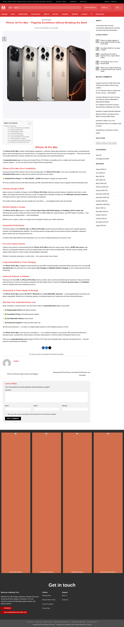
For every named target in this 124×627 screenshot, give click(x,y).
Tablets (46, 14)
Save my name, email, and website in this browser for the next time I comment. (32, 414)
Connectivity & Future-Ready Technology (21, 140)
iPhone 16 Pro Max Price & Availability (20, 127)
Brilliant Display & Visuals (17, 131)
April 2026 (99, 180)
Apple (13, 14)
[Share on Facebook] (43, 347)
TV (91, 14)
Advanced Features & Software (18, 138)
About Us (107, 1)
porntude (99, 120)
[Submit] (79, 7)
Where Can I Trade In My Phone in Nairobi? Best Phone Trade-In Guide (110, 69)
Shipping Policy (46, 595)
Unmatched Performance (17, 133)
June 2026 (99, 173)
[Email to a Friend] (49, 347)
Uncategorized (46, 19)
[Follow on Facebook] (118, 1)
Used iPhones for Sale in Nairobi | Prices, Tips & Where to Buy (110, 55)
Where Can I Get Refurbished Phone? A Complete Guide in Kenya (108, 123)
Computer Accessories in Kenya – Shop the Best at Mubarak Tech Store (108, 106)
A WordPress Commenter (104, 130)
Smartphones (23, 14)
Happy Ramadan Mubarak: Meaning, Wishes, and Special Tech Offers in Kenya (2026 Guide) (108, 114)
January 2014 (100, 218)
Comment (8, 390)
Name (7, 405)
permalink (60, 354)
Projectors (100, 14)
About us (64, 595)
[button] (90, 7)
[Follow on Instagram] (120, 1)
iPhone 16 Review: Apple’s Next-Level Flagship (22, 374)
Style (97, 155)
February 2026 (100, 187)
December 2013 (101, 222)
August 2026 (100, 169)
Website (64, 405)
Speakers (65, 14)
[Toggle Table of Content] (29, 123)
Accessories (35, 14)
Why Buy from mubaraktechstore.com (20, 142)
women (114, 143)
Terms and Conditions (78, 622)
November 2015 (101, 211)
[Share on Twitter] (46, 347)
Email (36, 405)
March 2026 (99, 183)
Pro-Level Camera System (17, 135)
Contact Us (114, 1)
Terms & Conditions (47, 604)
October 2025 (100, 201)
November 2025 (101, 197)
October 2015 (100, 215)
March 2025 (99, 208)
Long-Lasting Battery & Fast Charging (20, 136)
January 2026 (100, 190)
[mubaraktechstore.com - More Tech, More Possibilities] (3, 8)
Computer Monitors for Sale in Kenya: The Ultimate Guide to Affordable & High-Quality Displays (108, 99)
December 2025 (101, 194)
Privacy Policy (46, 608)
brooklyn (98, 143)
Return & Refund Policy (62, 622)
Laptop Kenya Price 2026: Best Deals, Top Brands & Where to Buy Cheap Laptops (108, 85)
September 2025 (101, 204)
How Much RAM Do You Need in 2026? (110, 49)
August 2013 (100, 225)
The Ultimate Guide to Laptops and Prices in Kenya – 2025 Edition (108, 92)
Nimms (56, 28)
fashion (104, 143)
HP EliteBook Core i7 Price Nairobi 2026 (109, 62)
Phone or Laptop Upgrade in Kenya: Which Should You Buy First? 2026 (110, 42)
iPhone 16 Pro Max (10, 126)
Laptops (55, 14)
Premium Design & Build (17, 129)
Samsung (4, 14)
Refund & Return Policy (49, 599)
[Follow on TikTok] (121, 1)
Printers (75, 14)
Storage (84, 14)
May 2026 (99, 176)
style (109, 143)
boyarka (98, 111)
